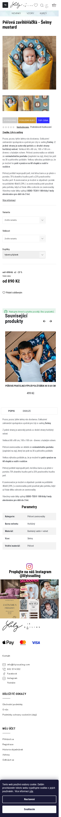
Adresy (6, 754)
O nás (5, 709)
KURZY (43, 13)
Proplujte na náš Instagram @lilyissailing (30, 574)
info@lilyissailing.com (18, 664)
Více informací (9, 200)
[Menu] (6, 5)
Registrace (8, 744)
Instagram (12, 678)
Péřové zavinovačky (36, 516)
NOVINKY (16, 13)
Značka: (13, 132)
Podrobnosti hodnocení (40, 127)
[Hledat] (42, 5)
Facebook (12, 673)
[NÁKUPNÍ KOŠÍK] (54, 5)
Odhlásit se (8, 760)
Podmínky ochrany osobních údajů (20, 714)
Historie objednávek (13, 749)
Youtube (11, 682)
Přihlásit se (8, 739)
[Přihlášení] (46, 6)
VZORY (30, 13)
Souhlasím (29, 809)
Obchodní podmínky (13, 704)
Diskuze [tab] (27, 411)
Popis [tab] (11, 411)
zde (31, 791)
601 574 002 (13, 669)
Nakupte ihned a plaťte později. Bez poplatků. (31, 311)
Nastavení (29, 799)
